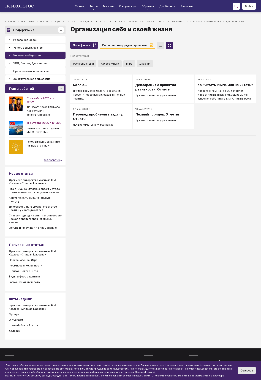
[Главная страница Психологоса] (20, 6)
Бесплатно (187, 6)
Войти (249, 6)
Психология (114, 21)
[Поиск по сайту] (236, 6)
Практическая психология (31, 71)
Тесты (93, 6)
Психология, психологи (86, 21)
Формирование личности (25, 265)
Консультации (127, 6)
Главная (10, 21)
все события (52, 160)
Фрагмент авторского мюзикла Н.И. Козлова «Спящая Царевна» (32, 181)
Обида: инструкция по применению (33, 227)
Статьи (79, 6)
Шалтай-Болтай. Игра (23, 271)
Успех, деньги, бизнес (28, 47)
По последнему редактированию (124, 45)
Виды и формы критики (24, 276)
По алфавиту (81, 45)
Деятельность (235, 21)
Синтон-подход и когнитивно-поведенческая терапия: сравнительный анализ (35, 219)
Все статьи (28, 21)
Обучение (148, 6)
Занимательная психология (31, 79)
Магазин (108, 6)
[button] (61, 30)
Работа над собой (25, 40)
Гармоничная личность (24, 282)
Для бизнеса (167, 6)
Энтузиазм (16, 319)
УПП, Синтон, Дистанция (30, 63)
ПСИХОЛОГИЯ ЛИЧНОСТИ (173, 21)
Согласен (246, 370)
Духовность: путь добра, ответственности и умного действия (34, 208)
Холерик (14, 330)
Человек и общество (53, 21)
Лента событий (21, 89)
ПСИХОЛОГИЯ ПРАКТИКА (207, 21)
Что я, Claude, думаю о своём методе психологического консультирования (34, 190)
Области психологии (140, 21)
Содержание (23, 30)
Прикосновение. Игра (23, 260)
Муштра (14, 314)
